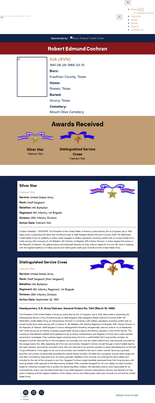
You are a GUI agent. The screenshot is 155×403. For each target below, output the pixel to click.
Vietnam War (35, 154)
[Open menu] (119, 17)
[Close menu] (128, 2)
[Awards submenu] (141, 9)
